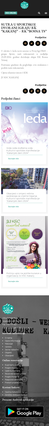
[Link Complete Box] (24, 134)
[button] (39, 13)
